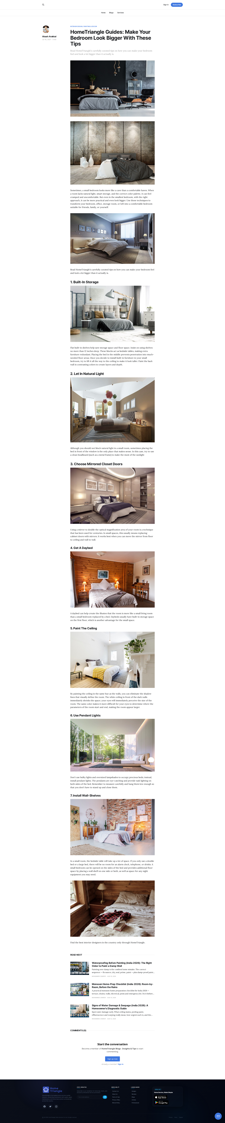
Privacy (170, 1117)
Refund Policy (116, 1102)
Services (120, 13)
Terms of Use (116, 1097)
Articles (134, 1100)
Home (103, 13)
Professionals (135, 1102)
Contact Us (115, 1091)
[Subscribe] (105, 1097)
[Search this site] (43, 4)
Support (181, 1117)
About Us (114, 1094)
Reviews (134, 1094)
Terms (175, 1117)
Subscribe (177, 5)
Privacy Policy (116, 1100)
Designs (134, 1091)
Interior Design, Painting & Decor (83, 26)
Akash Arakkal (49, 36)
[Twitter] (50, 1106)
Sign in (166, 5)
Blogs (111, 13)
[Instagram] (56, 1106)
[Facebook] (44, 1106)
